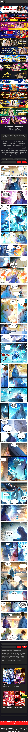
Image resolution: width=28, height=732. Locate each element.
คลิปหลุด (18, 724)
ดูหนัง (22, 724)
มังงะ (10, 724)
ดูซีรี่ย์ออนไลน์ (24, 721)
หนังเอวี (14, 721)
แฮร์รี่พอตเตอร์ (9, 721)
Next (24, 162)
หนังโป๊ (14, 724)
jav (5, 724)
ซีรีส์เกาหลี (3, 721)
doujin (19, 721)
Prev (19, 162)
